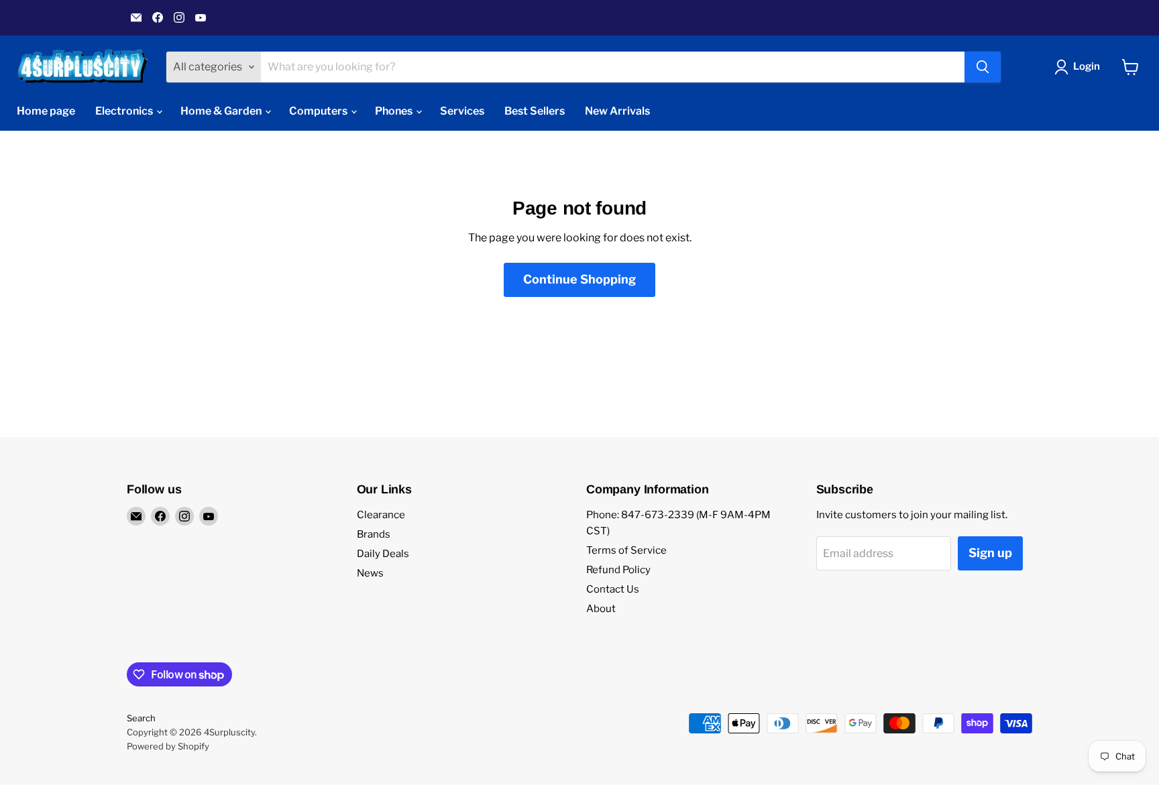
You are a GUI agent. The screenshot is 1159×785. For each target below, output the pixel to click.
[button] (1079, 67)
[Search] (982, 67)
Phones (395, 111)
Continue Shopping (579, 279)
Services (462, 111)
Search (141, 718)
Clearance (381, 515)
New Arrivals (617, 111)
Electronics (125, 111)
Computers (319, 111)
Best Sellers (534, 111)
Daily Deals (383, 554)
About (601, 609)
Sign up (990, 553)
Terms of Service (626, 550)
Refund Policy (618, 570)
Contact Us (612, 589)
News (370, 573)
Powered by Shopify (168, 746)
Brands (373, 534)
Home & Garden (222, 111)
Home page (46, 111)
